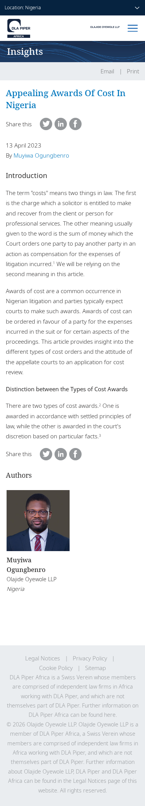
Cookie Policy (56, 668)
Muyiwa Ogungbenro (41, 155)
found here (102, 714)
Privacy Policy (90, 658)
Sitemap (95, 668)
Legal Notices (42, 658)
